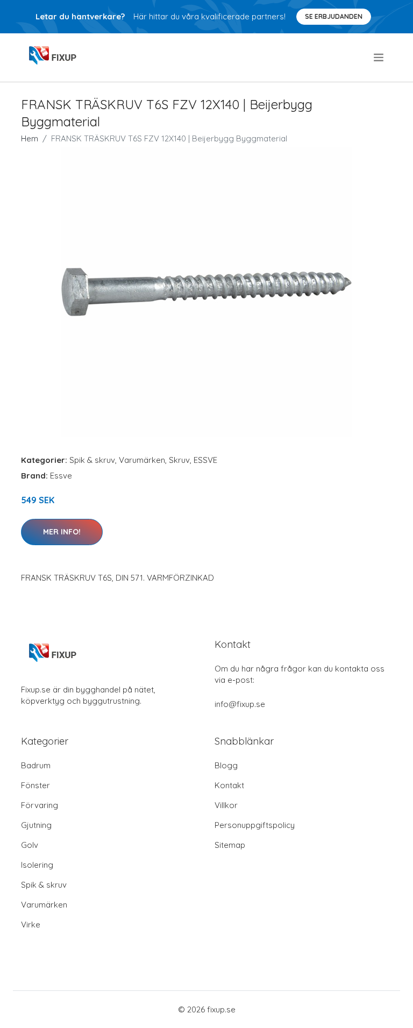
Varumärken (142, 460)
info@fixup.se (240, 704)
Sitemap (230, 845)
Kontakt (229, 785)
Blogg (226, 765)
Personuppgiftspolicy (255, 825)
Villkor (226, 805)
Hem (29, 138)
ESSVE (205, 460)
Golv (29, 845)
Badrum (36, 765)
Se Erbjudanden (333, 16)
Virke (30, 924)
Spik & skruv (92, 460)
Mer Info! (62, 532)
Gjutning (36, 825)
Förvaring (39, 805)
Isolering (37, 865)
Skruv (179, 460)
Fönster (35, 785)
